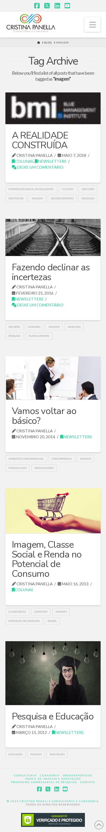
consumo (40, 611)
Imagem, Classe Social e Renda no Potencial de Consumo (47, 559)
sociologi (88, 198)
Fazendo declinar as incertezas (51, 272)
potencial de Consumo (24, 620)
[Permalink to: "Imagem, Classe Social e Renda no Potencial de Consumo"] (53, 510)
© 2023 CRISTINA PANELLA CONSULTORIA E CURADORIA (53, 801)
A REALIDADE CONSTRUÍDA (40, 140)
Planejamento (39, 335)
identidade (16, 198)
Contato (87, 782)
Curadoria (50, 775)
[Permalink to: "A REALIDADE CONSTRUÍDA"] (53, 108)
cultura (68, 189)
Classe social (17, 611)
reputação (57, 754)
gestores (34, 326)
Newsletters (52, 161)
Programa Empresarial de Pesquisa (44, 782)
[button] (92, 24)
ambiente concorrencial (26, 458)
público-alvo (17, 467)
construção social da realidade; (31, 189)
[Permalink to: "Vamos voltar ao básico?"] (53, 378)
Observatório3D (77, 775)
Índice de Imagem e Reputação (53, 778)
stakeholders (44, 467)
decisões (14, 326)
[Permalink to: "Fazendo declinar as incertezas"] (53, 237)
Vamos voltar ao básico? (44, 416)
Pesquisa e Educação (53, 716)
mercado (74, 326)
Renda (52, 620)
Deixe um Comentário (39, 167)
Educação (15, 754)
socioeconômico (62, 198)
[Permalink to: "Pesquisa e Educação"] (53, 673)
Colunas (24, 161)
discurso (88, 189)
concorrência (62, 458)
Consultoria (25, 775)
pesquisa (14, 335)
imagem (37, 198)
